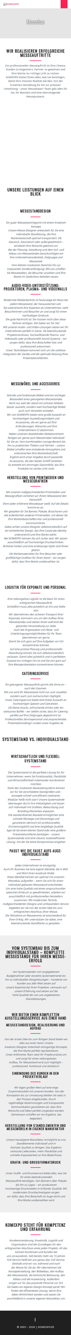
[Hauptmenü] (64, 4)
